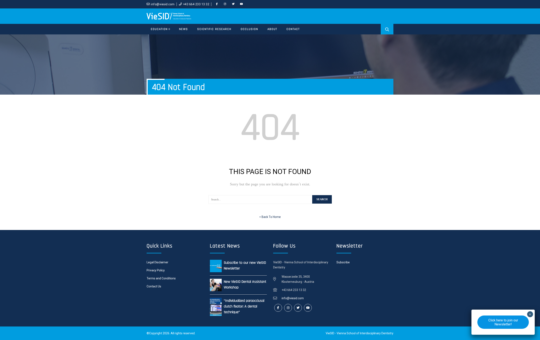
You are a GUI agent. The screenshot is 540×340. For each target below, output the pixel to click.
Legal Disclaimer (157, 262)
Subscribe (343, 262)
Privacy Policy (156, 270)
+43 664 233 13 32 (196, 4)
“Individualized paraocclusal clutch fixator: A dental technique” (244, 306)
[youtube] (241, 4)
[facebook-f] (217, 4)
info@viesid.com (163, 4)
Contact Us (154, 286)
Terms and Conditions (161, 278)
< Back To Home (270, 217)
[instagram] (225, 4)
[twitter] (233, 4)
